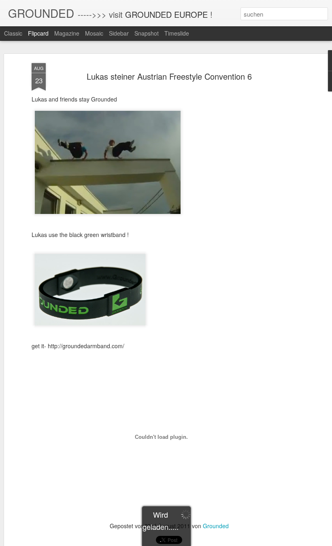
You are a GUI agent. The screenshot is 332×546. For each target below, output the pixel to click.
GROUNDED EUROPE (166, 14)
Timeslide (176, 33)
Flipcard (38, 33)
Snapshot (146, 33)
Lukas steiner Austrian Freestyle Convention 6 (169, 76)
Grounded (216, 526)
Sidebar (119, 33)
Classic (13, 33)
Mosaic (94, 33)
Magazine (66, 33)
